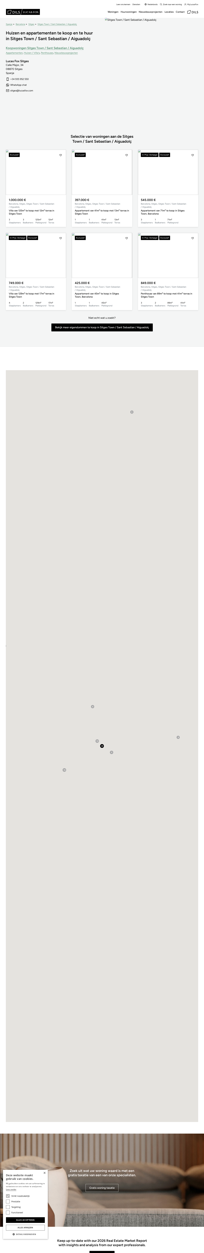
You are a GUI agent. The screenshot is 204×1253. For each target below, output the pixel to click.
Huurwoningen (129, 11)
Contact (180, 11)
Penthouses (47, 52)
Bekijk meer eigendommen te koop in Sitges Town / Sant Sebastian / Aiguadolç (102, 327)
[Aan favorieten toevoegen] (60, 155)
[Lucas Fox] (23, 12)
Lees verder (11, 1189)
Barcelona (20, 24)
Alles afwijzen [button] (25, 1227)
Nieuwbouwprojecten (150, 11)
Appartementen (14, 52)
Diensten (136, 4)
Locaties (169, 11)
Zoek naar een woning (172, 4)
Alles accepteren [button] (25, 1220)
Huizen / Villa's (32, 52)
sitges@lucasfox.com (21, 90)
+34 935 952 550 (19, 79)
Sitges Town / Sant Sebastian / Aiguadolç (57, 24)
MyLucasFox (192, 4)
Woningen (113, 11)
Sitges (31, 24)
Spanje (9, 24)
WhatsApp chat (18, 84)
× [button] (44, 1173)
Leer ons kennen (123, 4)
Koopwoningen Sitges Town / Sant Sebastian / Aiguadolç (45, 48)
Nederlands (153, 4)
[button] (11, 172)
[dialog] (25, 1204)
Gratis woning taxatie (102, 1187)
